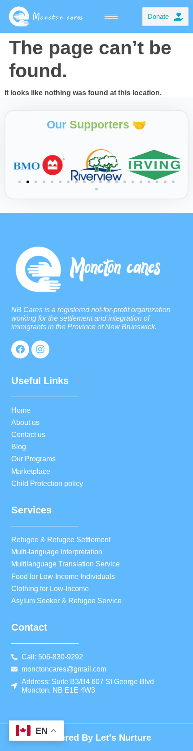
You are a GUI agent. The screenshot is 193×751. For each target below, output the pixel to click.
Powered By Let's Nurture (96, 737)
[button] (19, 182)
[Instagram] (40, 349)
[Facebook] (20, 349)
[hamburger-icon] (111, 16)
